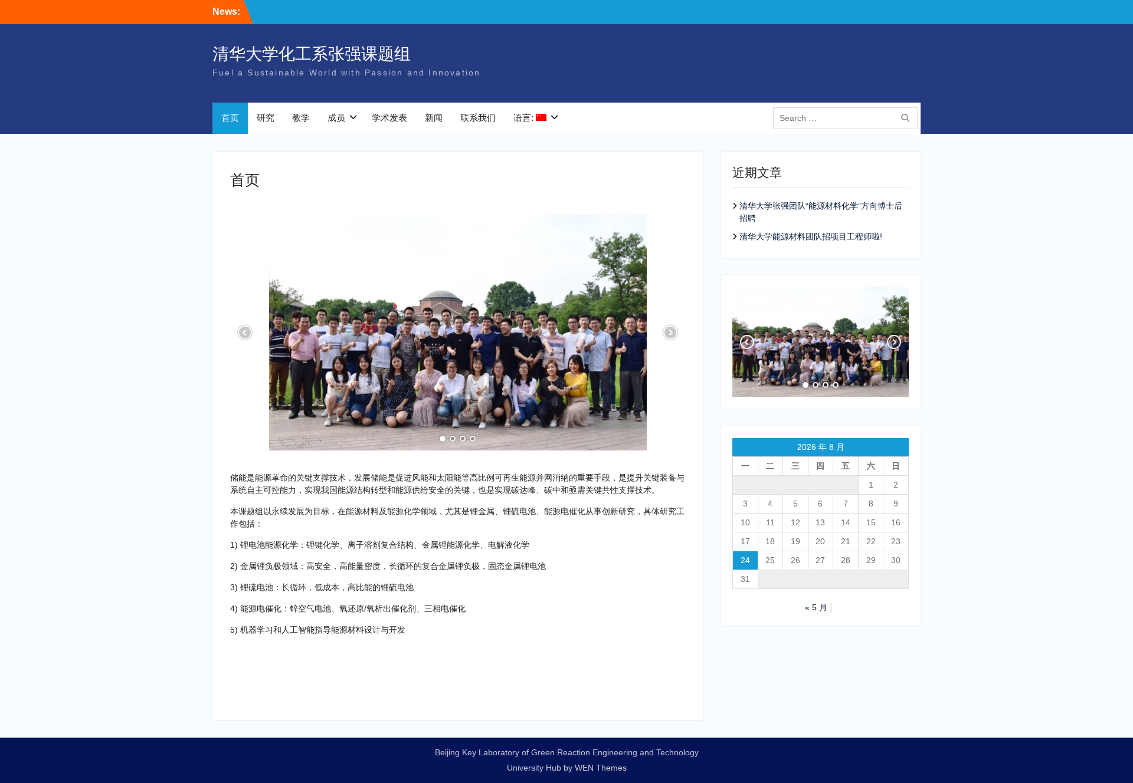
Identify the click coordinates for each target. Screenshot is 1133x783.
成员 (336, 118)
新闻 (434, 118)
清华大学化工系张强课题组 (311, 54)
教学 (301, 118)
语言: (524, 118)
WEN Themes (601, 767)
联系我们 (478, 118)
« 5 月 (816, 607)
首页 (230, 118)
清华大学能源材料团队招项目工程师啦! (810, 236)
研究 (265, 118)
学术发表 (389, 118)
